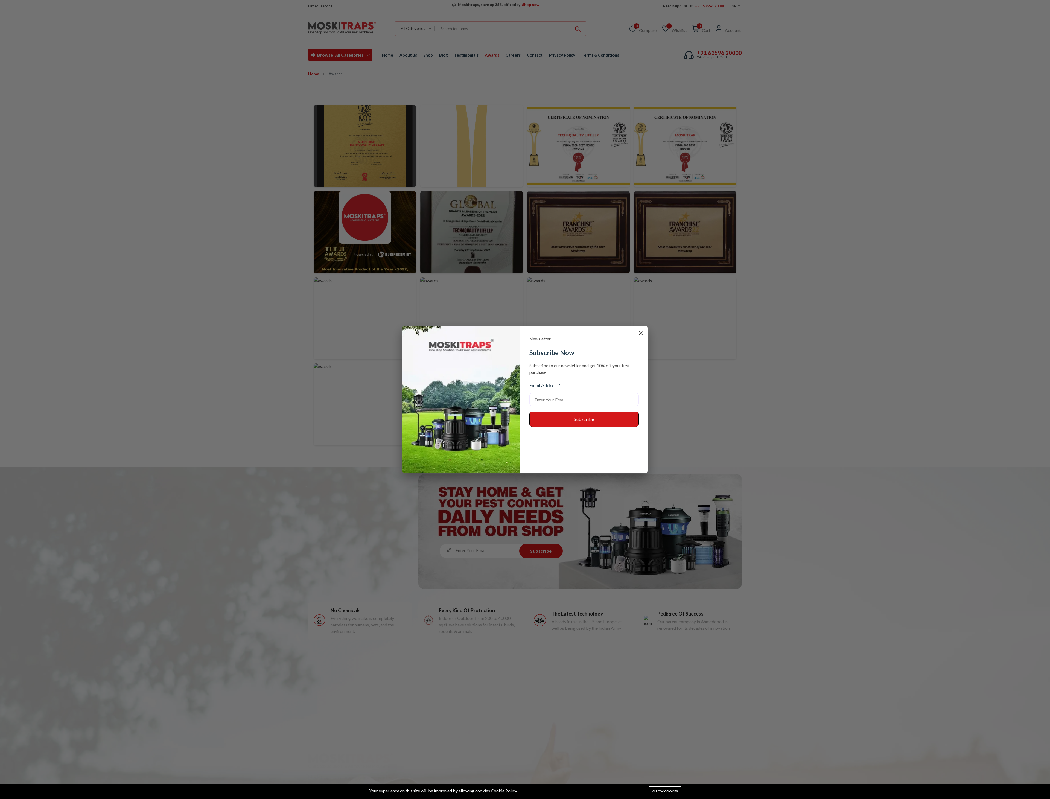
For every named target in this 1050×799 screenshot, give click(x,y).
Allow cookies (665, 791)
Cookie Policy (504, 790)
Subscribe (584, 419)
